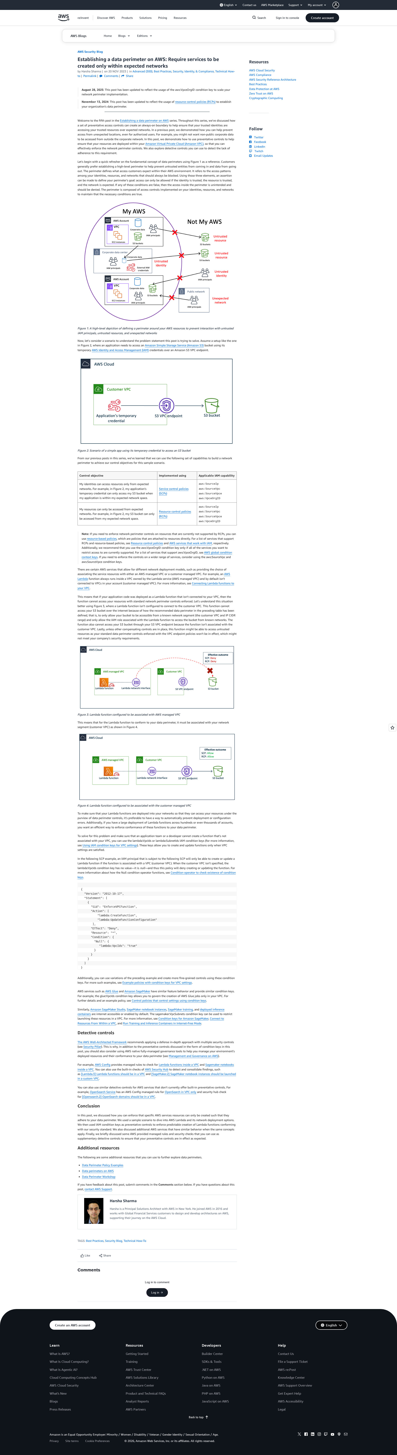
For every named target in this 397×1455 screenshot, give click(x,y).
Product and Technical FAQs (146, 1393)
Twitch (258, 151)
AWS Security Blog (90, 51)
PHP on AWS (211, 1393)
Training (132, 1361)
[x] (299, 1434)
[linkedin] (312, 1434)
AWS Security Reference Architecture (272, 79)
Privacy (54, 1441)
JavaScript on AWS (215, 1401)
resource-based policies (102, 538)
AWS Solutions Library (142, 1377)
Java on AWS (211, 1385)
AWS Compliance (260, 75)
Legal (282, 1409)
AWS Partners (136, 1409)
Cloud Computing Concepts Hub (73, 1377)
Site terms (72, 1441)
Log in (155, 1292)
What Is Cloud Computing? (69, 1361)
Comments (110, 76)
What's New (58, 1393)
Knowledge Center (291, 1377)
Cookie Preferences (97, 1441)
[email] (345, 1434)
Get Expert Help (289, 1393)
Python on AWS (213, 1377)
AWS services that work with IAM (190, 543)
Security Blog (113, 1240)
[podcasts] (339, 1434)
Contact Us (286, 1354)
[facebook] (306, 1434)
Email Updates (262, 155)
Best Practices (95, 1240)
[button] (106, 18)
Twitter (257, 137)
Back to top (196, 1417)
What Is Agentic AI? (64, 1370)
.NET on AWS (211, 1370)
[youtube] (332, 1434)
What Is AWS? (60, 1354)
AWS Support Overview (295, 1385)
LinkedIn (258, 146)
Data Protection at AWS (264, 89)
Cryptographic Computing (266, 98)
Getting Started (137, 1354)
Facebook (259, 141)
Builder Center (212, 1354)
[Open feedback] (392, 727)
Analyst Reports (137, 1401)
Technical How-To (135, 1240)
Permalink (89, 76)
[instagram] (319, 1434)
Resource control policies (147, 543)
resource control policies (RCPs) (195, 101)
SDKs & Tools (211, 1361)
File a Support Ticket (293, 1361)
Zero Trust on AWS (261, 93)
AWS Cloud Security (262, 70)
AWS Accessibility (290, 1401)
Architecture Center (140, 1385)
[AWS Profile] (335, 5)
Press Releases (60, 1409)
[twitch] (326, 1434)
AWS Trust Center (138, 1370)
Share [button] (129, 76)
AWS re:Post (287, 1370)
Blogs (54, 1401)
